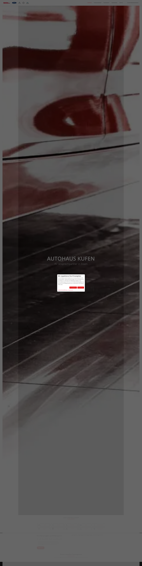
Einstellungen (80, 287)
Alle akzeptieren (73, 287)
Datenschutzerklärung (62, 290)
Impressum (70, 290)
